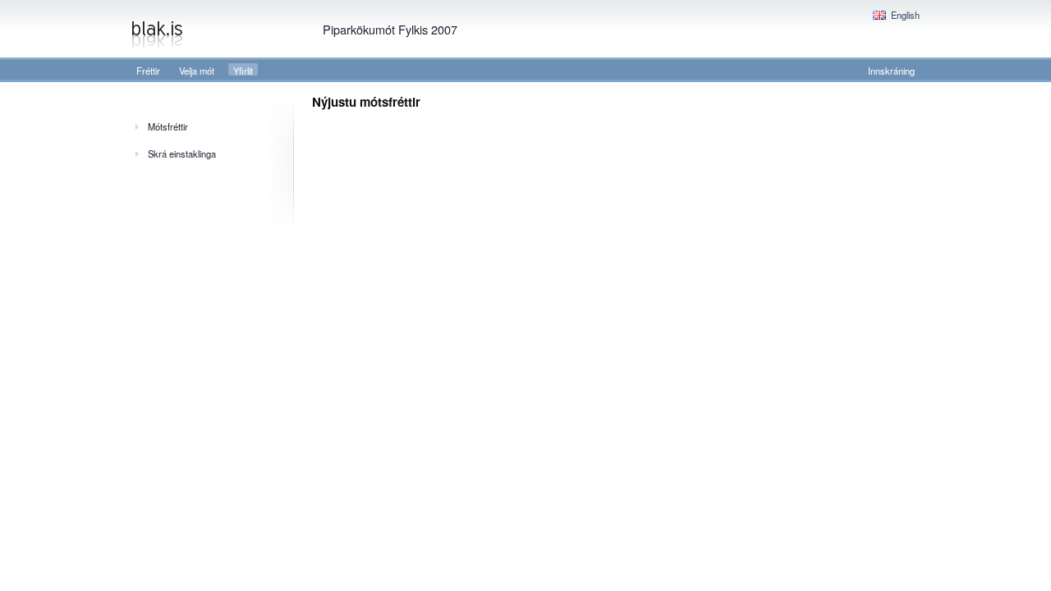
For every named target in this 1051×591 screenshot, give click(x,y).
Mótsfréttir (168, 126)
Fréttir (148, 70)
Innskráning (891, 70)
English (905, 14)
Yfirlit (243, 70)
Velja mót (196, 70)
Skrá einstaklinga (182, 153)
